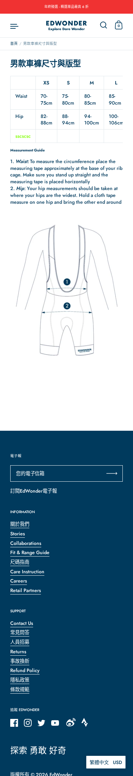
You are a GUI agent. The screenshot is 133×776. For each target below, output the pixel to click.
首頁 (14, 43)
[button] (105, 762)
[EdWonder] (66, 25)
